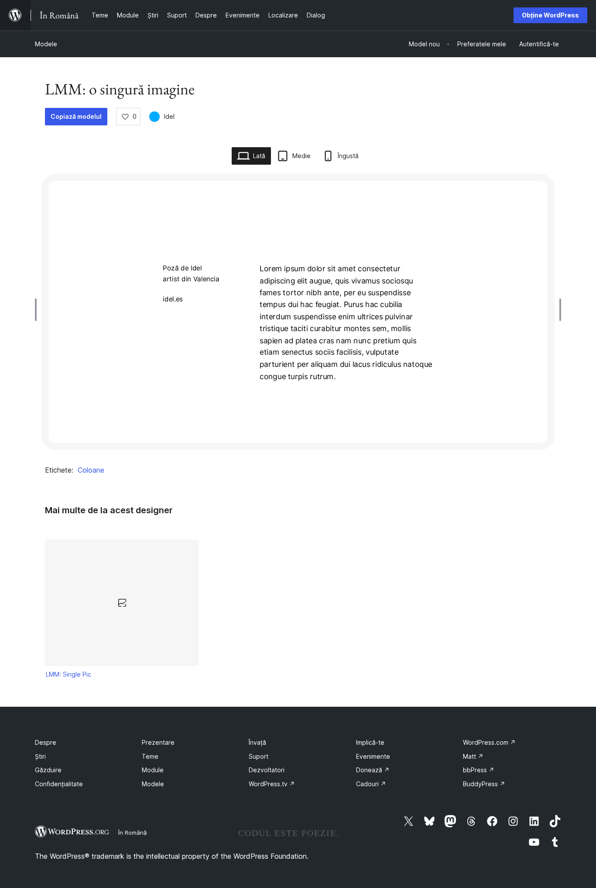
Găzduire (48, 770)
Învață (257, 742)
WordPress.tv (272, 784)
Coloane (91, 470)
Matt (473, 756)
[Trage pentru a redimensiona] (38, 309)
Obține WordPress (550, 15)
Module (153, 770)
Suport (258, 756)
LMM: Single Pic (68, 674)
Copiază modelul (76, 116)
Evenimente (373, 756)
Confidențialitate (59, 784)
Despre (45, 742)
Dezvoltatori (266, 770)
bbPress (478, 770)
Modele (46, 44)
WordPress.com (489, 742)
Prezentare (158, 742)
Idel (169, 116)
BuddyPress (484, 784)
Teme (150, 756)
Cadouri (371, 784)
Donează (373, 770)
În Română (132, 832)
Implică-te (370, 742)
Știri (40, 756)
